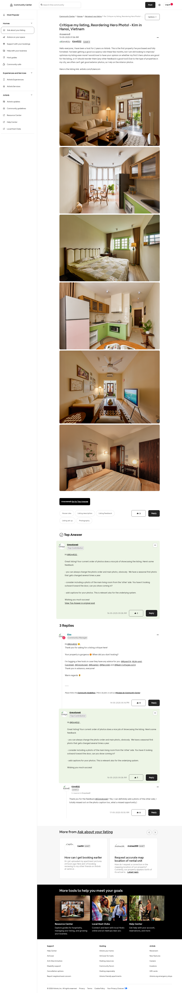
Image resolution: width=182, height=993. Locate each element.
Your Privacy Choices (115, 988)
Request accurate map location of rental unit (129, 859)
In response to (81, 793)
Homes (80, 16)
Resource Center (14, 115)
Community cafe (14, 64)
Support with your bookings (18, 44)
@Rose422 (94, 665)
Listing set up (67, 521)
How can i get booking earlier (83, 857)
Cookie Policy (99, 988)
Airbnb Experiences (15, 80)
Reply (154, 513)
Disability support (54, 966)
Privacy (82, 988)
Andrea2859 (133, 846)
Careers (153, 961)
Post (150, 5)
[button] (158, 38)
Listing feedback (105, 513)
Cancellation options (55, 971)
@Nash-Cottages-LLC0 (125, 665)
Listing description (85, 513)
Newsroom (154, 951)
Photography (84, 521)
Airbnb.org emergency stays (161, 976)
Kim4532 (76, 41)
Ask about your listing (16, 30)
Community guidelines (16, 108)
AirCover (50, 956)
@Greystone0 (81, 665)
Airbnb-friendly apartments (110, 976)
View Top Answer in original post (80, 603)
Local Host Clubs (14, 129)
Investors (153, 966)
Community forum (106, 966)
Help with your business (17, 51)
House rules (66, 513)
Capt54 (80, 846)
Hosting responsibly (107, 971)
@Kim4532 (72, 555)
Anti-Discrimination (54, 961)
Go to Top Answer (80, 501)
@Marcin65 (105, 665)
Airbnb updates (13, 102)
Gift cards (153, 971)
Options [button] (151, 17)
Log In (167, 5)
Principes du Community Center (127, 693)
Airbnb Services (13, 86)
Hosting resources (106, 961)
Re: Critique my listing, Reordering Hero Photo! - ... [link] (123, 16)
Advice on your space (16, 37)
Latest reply (133, 872)
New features (155, 956)
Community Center (67, 16)
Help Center (12, 122)
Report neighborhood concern (59, 976)
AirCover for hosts (106, 956)
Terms (89, 988)
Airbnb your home (106, 951)
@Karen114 (126, 662)
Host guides (12, 58)
